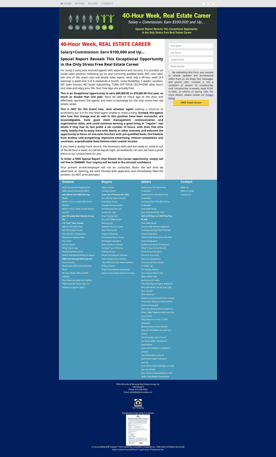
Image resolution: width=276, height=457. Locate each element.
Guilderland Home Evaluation (155, 244)
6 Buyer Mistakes (110, 233)
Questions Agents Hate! (73, 237)
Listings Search (109, 190)
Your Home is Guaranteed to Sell (156, 373)
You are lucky (68, 262)
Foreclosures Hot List (112, 208)
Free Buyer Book (109, 201)
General (68, 182)
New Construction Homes (114, 258)
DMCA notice (138, 452)
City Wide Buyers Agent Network (156, 283)
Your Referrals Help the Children (77, 280)
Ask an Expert (68, 244)
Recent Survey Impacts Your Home (157, 298)
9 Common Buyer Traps (113, 237)
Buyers (79, 3)
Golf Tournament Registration (76, 187)
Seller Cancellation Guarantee (155, 376)
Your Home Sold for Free (152, 212)
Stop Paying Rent (110, 215)
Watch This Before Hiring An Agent (78, 255)
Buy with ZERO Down (112, 219)
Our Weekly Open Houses (114, 198)
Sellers (93, 3)
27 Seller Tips (147, 265)
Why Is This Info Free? (72, 226)
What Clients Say (70, 248)
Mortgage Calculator (111, 241)
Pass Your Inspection (151, 258)
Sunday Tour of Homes (112, 248)
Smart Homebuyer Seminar (114, 255)
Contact (107, 3)
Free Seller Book (148, 208)
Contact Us (186, 194)
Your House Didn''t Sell (151, 273)
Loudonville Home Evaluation (155, 226)
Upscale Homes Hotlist (112, 205)
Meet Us (184, 187)
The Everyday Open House (153, 337)
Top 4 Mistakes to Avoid (152, 355)
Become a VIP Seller (150, 280)
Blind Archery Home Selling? (154, 326)
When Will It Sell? (149, 276)
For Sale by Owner (149, 269)
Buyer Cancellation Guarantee (116, 269)
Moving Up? (107, 223)
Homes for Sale (109, 212)
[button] (191, 103)
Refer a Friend (187, 190)
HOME (67, 3)
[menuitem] (66, 3)
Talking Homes (108, 251)
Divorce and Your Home (152, 262)
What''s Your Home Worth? (154, 248)
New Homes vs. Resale (112, 244)
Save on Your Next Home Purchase (118, 273)
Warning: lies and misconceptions (157, 308)
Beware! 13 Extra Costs (112, 226)
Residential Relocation (72, 251)
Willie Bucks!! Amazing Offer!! (75, 190)
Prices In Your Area (150, 255)
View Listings (108, 187)
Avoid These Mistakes (151, 251)
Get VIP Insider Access (72, 230)
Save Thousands (109, 230)
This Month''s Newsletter (74, 233)
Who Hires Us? (148, 294)
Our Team (66, 241)
